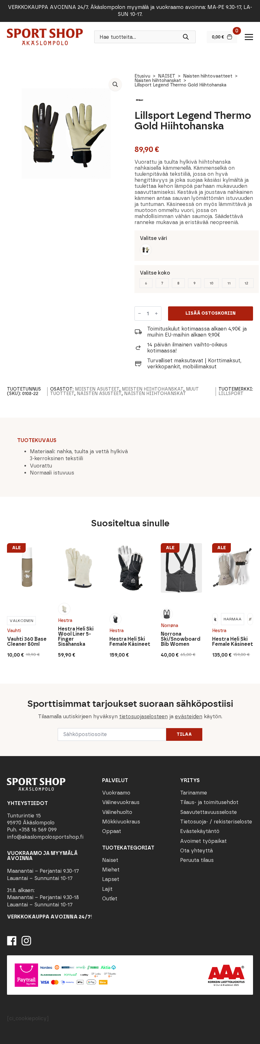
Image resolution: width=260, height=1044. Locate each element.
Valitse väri (153, 238)
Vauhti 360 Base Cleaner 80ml (27, 642)
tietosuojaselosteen (143, 716)
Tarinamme (193, 793)
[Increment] (156, 314)
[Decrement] (139, 314)
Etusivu (142, 76)
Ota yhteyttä (196, 851)
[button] (115, 84)
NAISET (166, 76)
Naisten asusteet (99, 393)
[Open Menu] (249, 37)
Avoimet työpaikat (203, 841)
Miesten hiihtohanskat (152, 389)
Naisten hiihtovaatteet (207, 76)
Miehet (111, 870)
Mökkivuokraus (121, 822)
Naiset (110, 860)
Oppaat (111, 831)
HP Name (7, 689)
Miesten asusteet (97, 389)
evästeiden (188, 716)
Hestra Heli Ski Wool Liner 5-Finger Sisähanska (76, 636)
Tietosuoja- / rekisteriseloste (216, 822)
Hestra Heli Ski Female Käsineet (129, 642)
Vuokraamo (116, 793)
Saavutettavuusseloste (208, 812)
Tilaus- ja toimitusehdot (209, 802)
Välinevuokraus (121, 802)
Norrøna (169, 625)
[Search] (186, 37)
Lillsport (231, 393)
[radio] (146, 250)
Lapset (110, 879)
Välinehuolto (117, 812)
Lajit (107, 889)
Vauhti (14, 630)
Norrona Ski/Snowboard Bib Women (180, 639)
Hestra (65, 620)
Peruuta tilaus (197, 860)
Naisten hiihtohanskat (157, 80)
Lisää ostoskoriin (210, 313)
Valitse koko (155, 273)
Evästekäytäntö (199, 831)
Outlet (109, 899)
